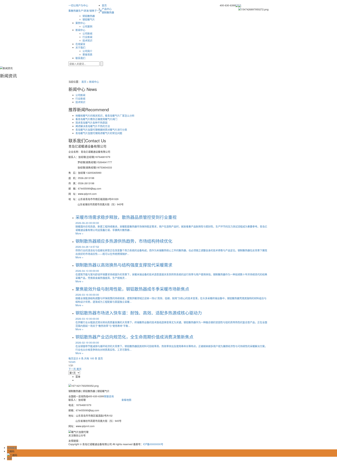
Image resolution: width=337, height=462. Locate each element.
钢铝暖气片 (88, 19)
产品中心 (107, 9)
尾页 (79, 369)
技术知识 (87, 40)
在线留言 (80, 44)
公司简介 (87, 51)
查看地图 (126, 399)
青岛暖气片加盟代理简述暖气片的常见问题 (98, 133)
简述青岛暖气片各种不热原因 (91, 122)
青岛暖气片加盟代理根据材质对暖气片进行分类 (101, 129)
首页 (104, 5)
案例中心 (80, 23)
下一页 (72, 369)
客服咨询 (109, 396)
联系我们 (80, 58)
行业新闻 (87, 37)
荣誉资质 (87, 54)
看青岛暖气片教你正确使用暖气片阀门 (96, 119)
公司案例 (87, 26)
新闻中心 (80, 30)
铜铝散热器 (88, 16)
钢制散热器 (108, 12)
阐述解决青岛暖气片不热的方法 (92, 126)
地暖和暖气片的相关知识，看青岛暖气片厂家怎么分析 (104, 115)
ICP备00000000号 (153, 444)
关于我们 (80, 47)
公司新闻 (87, 33)
